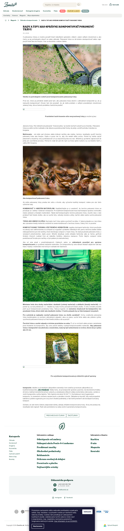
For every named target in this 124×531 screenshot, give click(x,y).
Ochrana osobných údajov (51, 459)
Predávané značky (46, 447)
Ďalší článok (73, 415)
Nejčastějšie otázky (47, 467)
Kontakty (7, 15)
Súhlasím (87, 512)
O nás (94, 443)
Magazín (23, 15)
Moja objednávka (33, 15)
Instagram (58, 497)
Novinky (11, 459)
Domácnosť (13, 443)
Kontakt (95, 451)
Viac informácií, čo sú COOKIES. (65, 521)
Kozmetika (12, 448)
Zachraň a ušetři (14, 454)
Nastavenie (37, 526)
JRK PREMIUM (43, 390)
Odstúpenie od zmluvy (49, 439)
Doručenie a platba (47, 463)
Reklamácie (43, 455)
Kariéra (95, 439)
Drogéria (12, 446)
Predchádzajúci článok (55, 415)
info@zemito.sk (63, 490)
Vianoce (15, 15)
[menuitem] (6, 11)
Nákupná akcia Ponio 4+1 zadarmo (55, 443)
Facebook (69, 497)
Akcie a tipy (13, 457)
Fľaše (11, 451)
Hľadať (78, 4)
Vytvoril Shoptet (113, 525)
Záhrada (12, 440)
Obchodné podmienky (49, 451)
